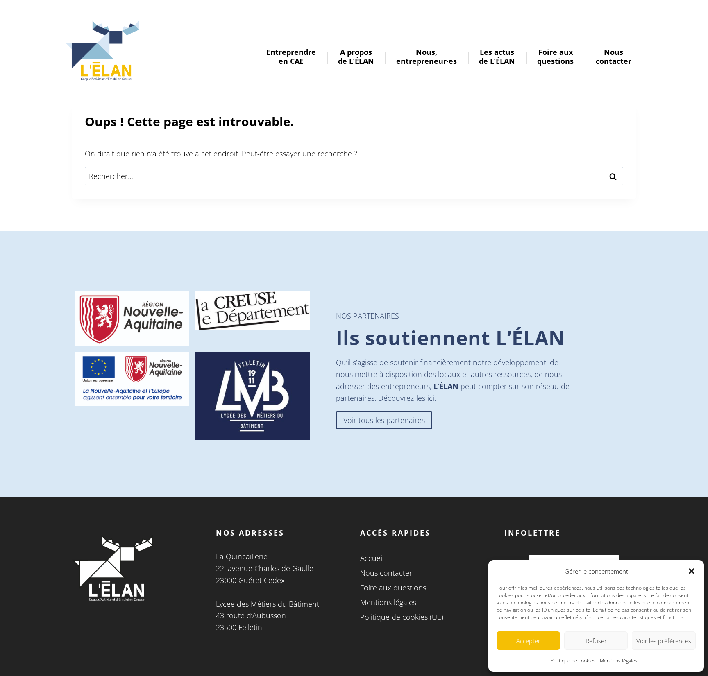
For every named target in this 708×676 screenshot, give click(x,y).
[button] (692, 571)
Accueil (372, 558)
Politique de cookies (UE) (401, 617)
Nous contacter (386, 573)
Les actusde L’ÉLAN (497, 56)
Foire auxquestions (555, 56)
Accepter (528, 641)
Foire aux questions (393, 587)
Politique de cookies (573, 660)
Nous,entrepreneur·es (426, 56)
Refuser (596, 641)
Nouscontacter (613, 56)
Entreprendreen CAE (291, 56)
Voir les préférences (663, 641)
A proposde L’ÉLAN (356, 56)
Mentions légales (619, 660)
